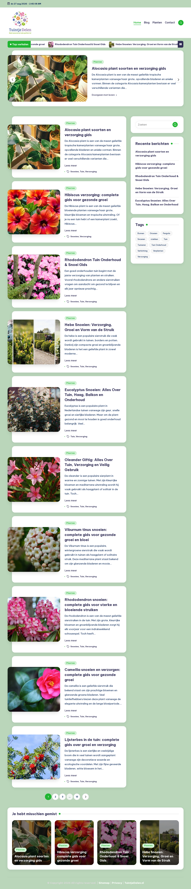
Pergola (166, 233)
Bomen (141, 233)
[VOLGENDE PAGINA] (85, 796)
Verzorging (91, 171)
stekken (154, 239)
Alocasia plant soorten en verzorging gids (129, 68)
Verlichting (142, 251)
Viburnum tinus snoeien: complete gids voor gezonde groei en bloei (90, 534)
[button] (104, 95)
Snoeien (74, 171)
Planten (98, 62)
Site (101, 883)
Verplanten (158, 251)
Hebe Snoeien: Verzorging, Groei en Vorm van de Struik (109, 44)
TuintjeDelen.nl (134, 883)
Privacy (117, 883)
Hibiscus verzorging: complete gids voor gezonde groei (155, 165)
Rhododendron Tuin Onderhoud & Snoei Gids (43, 44)
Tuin (82, 171)
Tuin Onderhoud (158, 245)
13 (77, 796)
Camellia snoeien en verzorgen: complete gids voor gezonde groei (92, 674)
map (107, 883)
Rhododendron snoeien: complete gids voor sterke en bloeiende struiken (91, 604)
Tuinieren (142, 245)
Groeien (153, 233)
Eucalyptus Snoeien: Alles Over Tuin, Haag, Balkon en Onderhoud (93, 394)
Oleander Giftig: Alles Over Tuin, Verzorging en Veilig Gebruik (89, 464)
